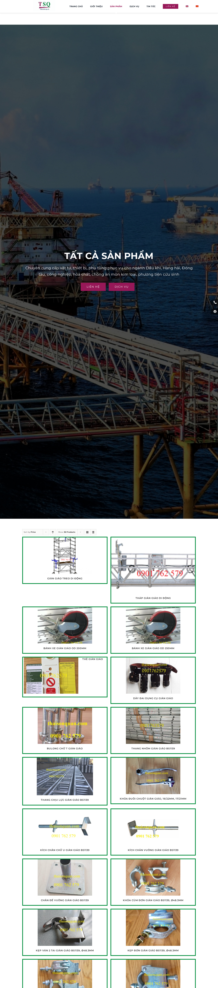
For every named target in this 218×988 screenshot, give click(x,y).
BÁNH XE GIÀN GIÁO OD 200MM (64, 648)
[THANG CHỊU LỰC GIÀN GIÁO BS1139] (65, 760)
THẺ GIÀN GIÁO (92, 659)
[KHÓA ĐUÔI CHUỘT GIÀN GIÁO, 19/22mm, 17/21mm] (153, 760)
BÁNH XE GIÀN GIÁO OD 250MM (153, 648)
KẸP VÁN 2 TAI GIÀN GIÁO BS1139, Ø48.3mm (65, 950)
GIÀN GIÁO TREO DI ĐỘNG (64, 578)
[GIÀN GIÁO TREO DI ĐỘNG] (65, 539)
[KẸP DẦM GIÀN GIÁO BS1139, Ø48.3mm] (153, 961)
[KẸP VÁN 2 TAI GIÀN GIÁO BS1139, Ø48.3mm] (65, 911)
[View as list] (93, 532)
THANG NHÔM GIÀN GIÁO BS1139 (153, 748)
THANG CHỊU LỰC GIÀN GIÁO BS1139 (65, 800)
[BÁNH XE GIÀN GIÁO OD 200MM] (65, 609)
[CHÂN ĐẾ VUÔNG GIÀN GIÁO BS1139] (65, 861)
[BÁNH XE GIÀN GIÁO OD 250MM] (153, 609)
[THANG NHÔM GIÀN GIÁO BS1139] (153, 709)
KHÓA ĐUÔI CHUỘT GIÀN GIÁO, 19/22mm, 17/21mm (153, 798)
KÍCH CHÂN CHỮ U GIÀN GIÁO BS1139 (65, 850)
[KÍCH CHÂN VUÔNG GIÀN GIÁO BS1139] (153, 811)
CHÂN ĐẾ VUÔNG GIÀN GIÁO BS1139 (65, 900)
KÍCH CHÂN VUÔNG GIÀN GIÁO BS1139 (153, 850)
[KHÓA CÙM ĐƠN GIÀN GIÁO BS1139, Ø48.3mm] (153, 861)
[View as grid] (87, 532)
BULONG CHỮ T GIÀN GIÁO (65, 748)
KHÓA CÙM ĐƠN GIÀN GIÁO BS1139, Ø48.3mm (153, 900)
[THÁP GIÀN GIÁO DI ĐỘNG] (153, 539)
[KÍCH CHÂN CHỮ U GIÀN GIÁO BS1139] (65, 811)
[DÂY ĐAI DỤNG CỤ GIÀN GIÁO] (153, 659)
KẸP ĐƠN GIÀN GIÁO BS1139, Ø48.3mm (153, 950)
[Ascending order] (53, 532)
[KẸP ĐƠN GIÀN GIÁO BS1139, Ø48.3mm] (153, 911)
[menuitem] (187, 6)
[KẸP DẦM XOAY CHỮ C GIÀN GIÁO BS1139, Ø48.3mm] (65, 961)
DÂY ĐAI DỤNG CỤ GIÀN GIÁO (153, 698)
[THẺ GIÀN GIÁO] (51, 659)
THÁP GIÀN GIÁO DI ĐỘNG (153, 598)
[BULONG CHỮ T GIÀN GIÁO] (65, 709)
